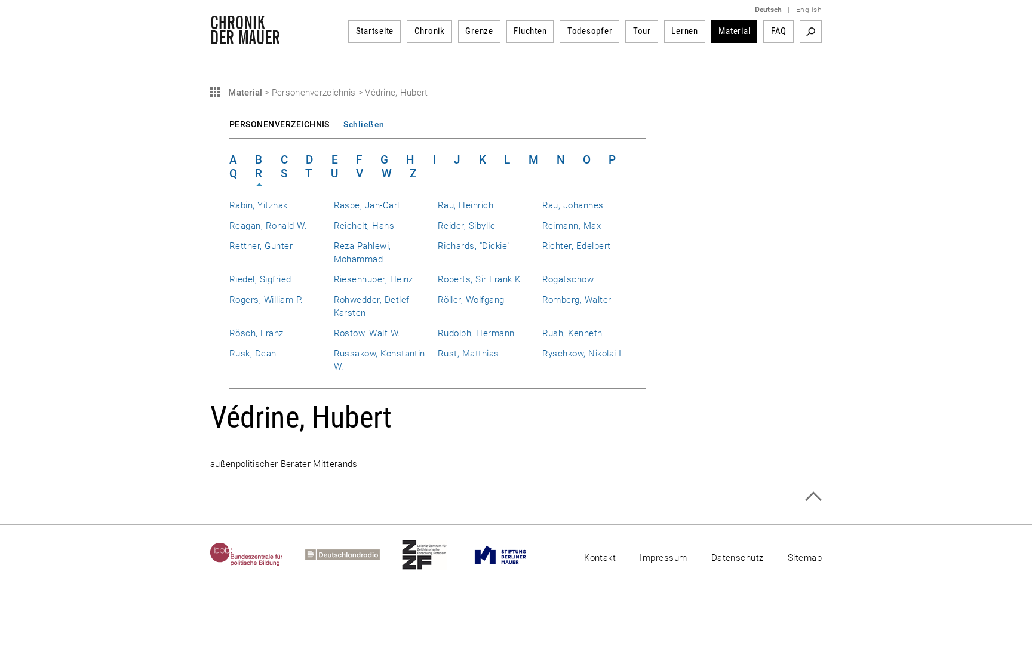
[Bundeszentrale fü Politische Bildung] (257, 555)
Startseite (375, 31)
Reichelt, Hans (364, 225)
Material (734, 31)
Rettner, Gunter (261, 246)
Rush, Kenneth (572, 333)
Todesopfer (590, 31)
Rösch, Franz (256, 333)
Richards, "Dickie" (473, 246)
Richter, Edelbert (576, 246)
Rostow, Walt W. (367, 333)
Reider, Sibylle (466, 225)
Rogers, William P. (266, 299)
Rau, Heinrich (465, 205)
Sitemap (805, 557)
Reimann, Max (571, 225)
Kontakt (600, 557)
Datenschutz (737, 557)
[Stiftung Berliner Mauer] (511, 555)
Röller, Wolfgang (471, 299)
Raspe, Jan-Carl (367, 205)
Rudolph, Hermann (476, 333)
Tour (642, 31)
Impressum (663, 557)
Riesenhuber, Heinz (373, 279)
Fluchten (530, 31)
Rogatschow (568, 279)
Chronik (429, 31)
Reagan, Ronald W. (268, 225)
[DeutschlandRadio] (353, 555)
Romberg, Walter (577, 299)
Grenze (479, 31)
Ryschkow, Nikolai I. (583, 353)
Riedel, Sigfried (260, 279)
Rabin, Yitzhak (258, 205)
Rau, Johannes (573, 205)
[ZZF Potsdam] (435, 555)
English (809, 9)
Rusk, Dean (253, 353)
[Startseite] (245, 38)
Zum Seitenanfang (813, 496)
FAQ (779, 31)
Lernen (684, 31)
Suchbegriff (811, 31)
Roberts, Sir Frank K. (480, 279)
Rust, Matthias (468, 353)
